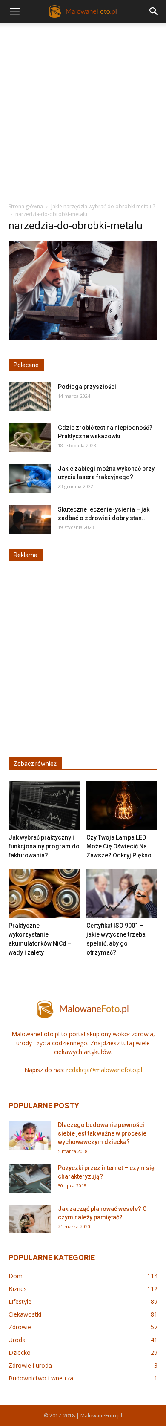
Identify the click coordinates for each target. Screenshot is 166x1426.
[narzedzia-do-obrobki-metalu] (83, 338)
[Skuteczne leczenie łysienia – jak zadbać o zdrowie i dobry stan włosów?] (30, 520)
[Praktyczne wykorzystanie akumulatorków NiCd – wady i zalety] (44, 893)
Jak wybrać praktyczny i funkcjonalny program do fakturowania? (44, 846)
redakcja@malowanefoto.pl (104, 1070)
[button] (154, 11)
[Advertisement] (83, 110)
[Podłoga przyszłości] (30, 397)
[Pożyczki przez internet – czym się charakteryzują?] (30, 1178)
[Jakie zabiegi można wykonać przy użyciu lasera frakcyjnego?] (30, 479)
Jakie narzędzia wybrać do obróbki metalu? (103, 206)
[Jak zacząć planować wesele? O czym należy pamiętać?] (30, 1219)
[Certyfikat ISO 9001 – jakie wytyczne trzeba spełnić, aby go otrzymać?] (122, 893)
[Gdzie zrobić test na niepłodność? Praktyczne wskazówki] (30, 438)
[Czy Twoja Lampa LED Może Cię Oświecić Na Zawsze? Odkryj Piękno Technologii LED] (122, 805)
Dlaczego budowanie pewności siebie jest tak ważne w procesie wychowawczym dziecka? (102, 1133)
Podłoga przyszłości (87, 386)
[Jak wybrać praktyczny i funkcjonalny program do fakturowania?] (44, 805)
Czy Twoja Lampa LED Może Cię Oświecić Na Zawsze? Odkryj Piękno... (121, 846)
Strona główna (26, 206)
